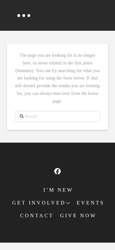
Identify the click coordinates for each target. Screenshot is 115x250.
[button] (23, 15)
